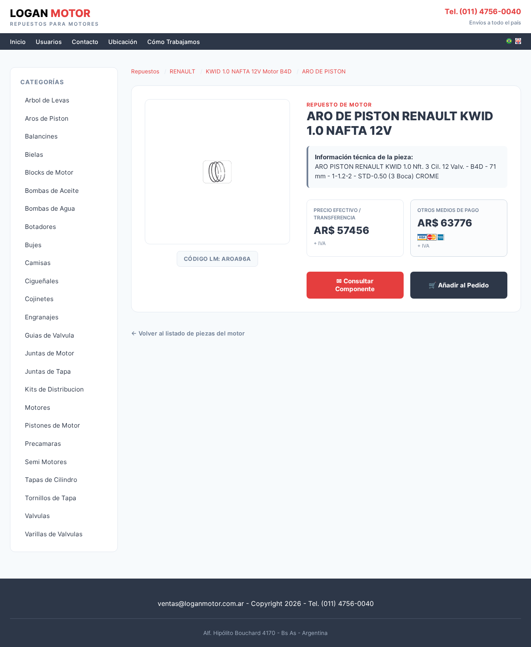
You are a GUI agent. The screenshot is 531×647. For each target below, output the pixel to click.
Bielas (34, 154)
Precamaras (43, 444)
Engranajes (41, 317)
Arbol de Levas (47, 100)
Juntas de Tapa (48, 371)
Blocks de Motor (49, 172)
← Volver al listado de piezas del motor (188, 333)
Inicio (18, 41)
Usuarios (49, 41)
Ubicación (122, 41)
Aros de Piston (46, 118)
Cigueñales (41, 281)
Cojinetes (39, 299)
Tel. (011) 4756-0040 (483, 11)
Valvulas (37, 516)
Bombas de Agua (50, 208)
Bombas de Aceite (52, 191)
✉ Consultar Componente (355, 285)
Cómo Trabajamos (173, 41)
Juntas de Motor (49, 353)
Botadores (40, 227)
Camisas (38, 263)
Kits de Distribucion (54, 389)
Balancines (41, 136)
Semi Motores (46, 462)
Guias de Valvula (49, 335)
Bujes (33, 245)
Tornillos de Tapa (50, 498)
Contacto (85, 41)
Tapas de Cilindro (51, 480)
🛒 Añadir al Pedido (459, 285)
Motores (37, 407)
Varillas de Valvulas (54, 534)
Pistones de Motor (52, 425)
